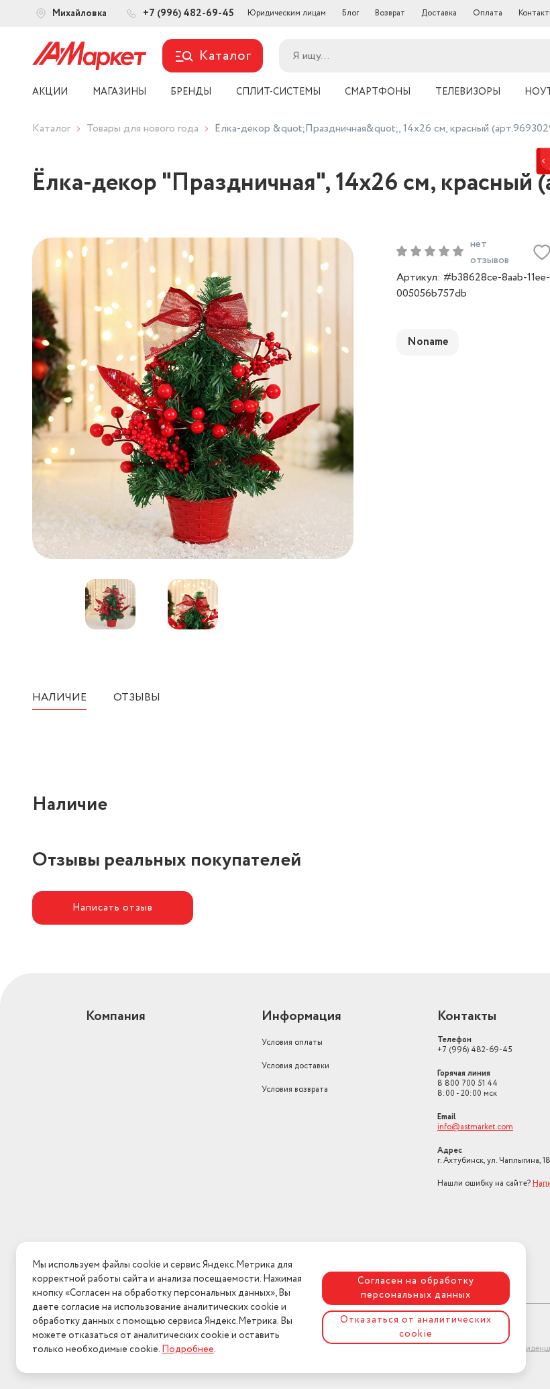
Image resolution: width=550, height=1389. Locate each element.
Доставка (439, 13)
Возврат (390, 13)
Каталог (51, 128)
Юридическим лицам (287, 13)
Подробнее (188, 1349)
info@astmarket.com (475, 1127)
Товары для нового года (143, 128)
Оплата (487, 13)
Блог (350, 13)
